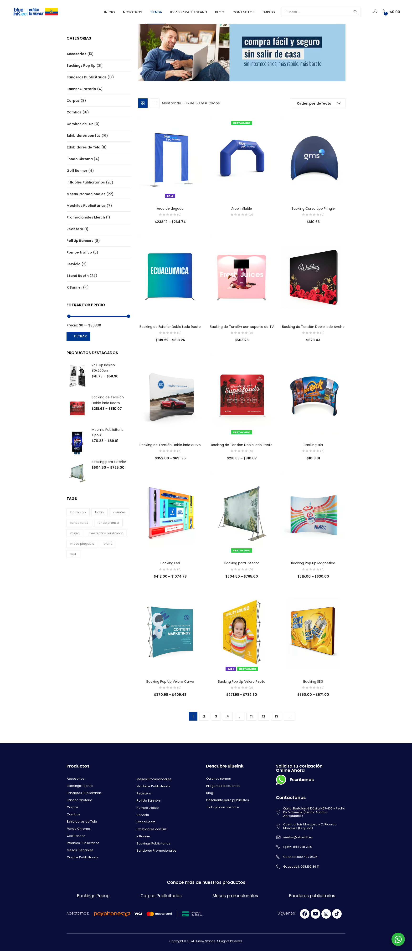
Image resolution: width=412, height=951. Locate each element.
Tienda (156, 12)
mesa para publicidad (106, 533)
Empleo (269, 12)
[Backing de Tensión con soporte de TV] (242, 276)
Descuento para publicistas (227, 800)
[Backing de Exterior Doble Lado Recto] (170, 276)
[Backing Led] (170, 513)
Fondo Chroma (80, 159)
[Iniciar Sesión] (375, 12)
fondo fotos (79, 522)
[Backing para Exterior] (242, 513)
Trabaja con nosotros (223, 807)
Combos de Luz (80, 124)
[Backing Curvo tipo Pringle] (313, 158)
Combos (74, 112)
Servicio (74, 264)
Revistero (75, 229)
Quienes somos (218, 778)
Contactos (243, 12)
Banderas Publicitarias (87, 77)
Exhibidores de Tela (83, 147)
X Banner (74, 287)
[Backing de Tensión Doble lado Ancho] (313, 276)
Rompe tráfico (79, 252)
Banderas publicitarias (312, 896)
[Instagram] (326, 914)
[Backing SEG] (313, 631)
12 (263, 716)
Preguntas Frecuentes (223, 785)
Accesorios (76, 53)
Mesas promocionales (235, 896)
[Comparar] (170, 193)
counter (119, 512)
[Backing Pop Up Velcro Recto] (242, 631)
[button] (390, 12)
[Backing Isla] (313, 394)
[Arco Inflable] (242, 158)
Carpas (73, 100)
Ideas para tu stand (188, 12)
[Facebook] (304, 914)
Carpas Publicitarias (82, 857)
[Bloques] (143, 103)
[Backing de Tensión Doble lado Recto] (242, 394)
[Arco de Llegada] (170, 158)
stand (108, 543)
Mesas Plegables (80, 850)
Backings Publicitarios (153, 843)
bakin (99, 512)
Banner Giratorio (81, 88)
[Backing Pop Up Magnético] (313, 513)
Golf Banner (77, 170)
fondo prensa (108, 522)
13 (276, 716)
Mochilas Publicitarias (86, 205)
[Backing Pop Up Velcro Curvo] (170, 631)
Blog (219, 12)
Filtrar (80, 336)
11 (251, 716)
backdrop (78, 512)
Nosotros (132, 12)
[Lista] (155, 103)
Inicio (109, 12)
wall (73, 554)
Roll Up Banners (80, 240)
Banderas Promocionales (156, 850)
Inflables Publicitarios (86, 182)
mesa (74, 533)
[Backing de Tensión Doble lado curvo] (170, 394)
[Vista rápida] (160, 193)
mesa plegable (82, 543)
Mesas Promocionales (86, 194)
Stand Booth (78, 275)
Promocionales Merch (86, 217)
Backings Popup (93, 896)
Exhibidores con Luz (84, 135)
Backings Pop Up (81, 65)
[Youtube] (315, 914)
